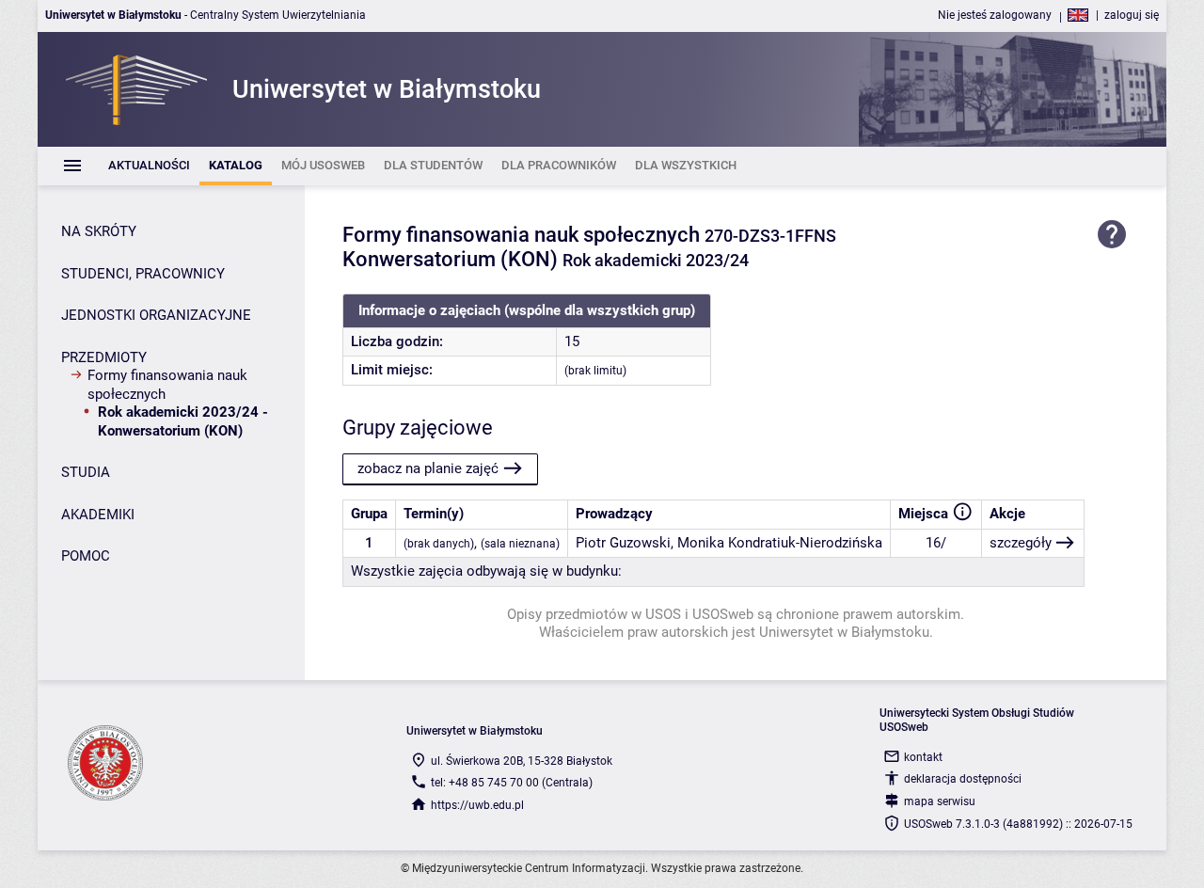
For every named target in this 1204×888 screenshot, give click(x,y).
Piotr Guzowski (623, 542)
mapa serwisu (939, 801)
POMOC (85, 555)
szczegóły (1021, 542)
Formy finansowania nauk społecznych (167, 385)
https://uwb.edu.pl (477, 805)
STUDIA (85, 472)
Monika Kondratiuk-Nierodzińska (779, 542)
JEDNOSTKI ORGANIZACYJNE (156, 315)
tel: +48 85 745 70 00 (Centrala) (512, 782)
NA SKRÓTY (98, 231)
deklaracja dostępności (963, 778)
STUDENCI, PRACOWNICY (143, 273)
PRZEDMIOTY (104, 357)
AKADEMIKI (98, 514)
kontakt (923, 757)
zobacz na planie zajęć (428, 468)
